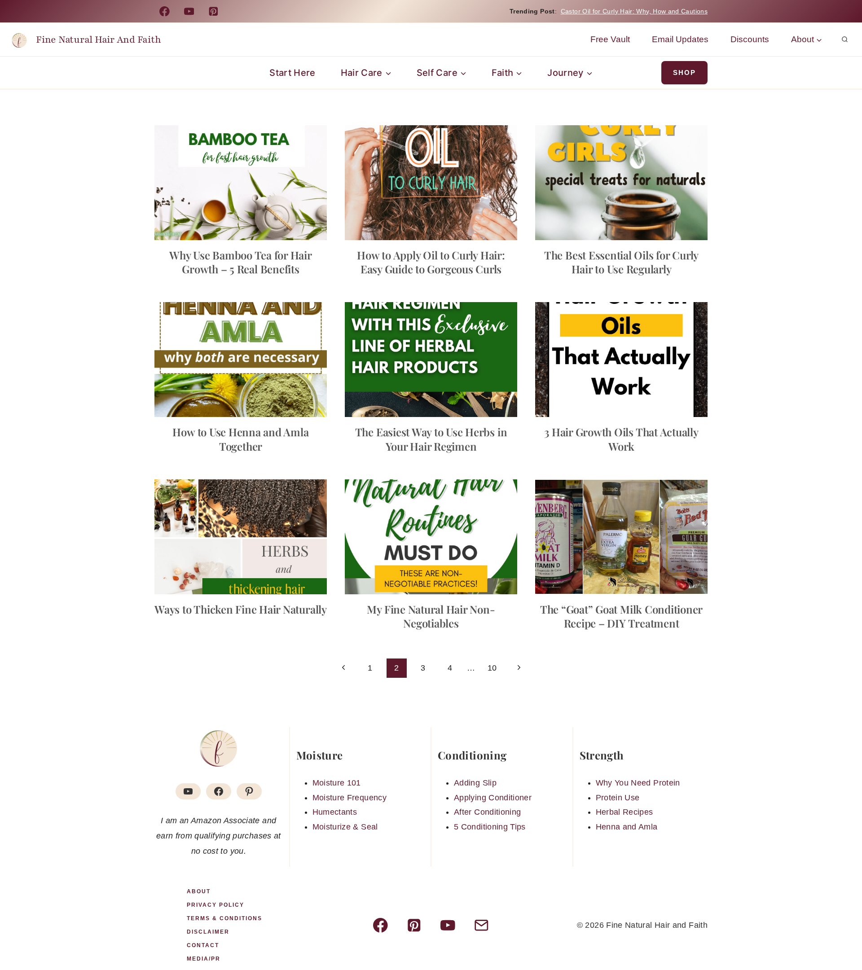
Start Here (292, 72)
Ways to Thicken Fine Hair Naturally (240, 609)
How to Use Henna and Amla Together (240, 439)
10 (492, 667)
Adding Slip (475, 782)
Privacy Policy (215, 905)
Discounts (749, 39)
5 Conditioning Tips (490, 826)
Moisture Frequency (349, 797)
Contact (203, 945)
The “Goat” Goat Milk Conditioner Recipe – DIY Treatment (621, 616)
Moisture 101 (336, 782)
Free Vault (610, 39)
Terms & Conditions (224, 918)
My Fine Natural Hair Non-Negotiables (431, 616)
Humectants (334, 812)
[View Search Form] (844, 39)
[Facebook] (164, 11)
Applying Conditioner (493, 797)
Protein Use (618, 797)
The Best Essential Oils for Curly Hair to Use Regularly (621, 262)
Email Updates (680, 39)
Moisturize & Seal (345, 826)
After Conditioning (487, 812)
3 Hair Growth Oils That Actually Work (621, 439)
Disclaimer (208, 932)
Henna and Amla (627, 826)
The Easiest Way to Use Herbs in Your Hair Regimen (431, 439)
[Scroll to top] (840, 935)
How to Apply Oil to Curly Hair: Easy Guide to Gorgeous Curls (431, 262)
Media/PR (203, 959)
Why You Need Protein (638, 782)
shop (684, 72)
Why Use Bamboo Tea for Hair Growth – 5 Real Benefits (240, 262)
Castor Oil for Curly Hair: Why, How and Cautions (634, 11)
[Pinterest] (213, 11)
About (199, 891)
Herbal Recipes (624, 812)
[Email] (481, 925)
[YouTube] (189, 11)
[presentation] (240, 182)
